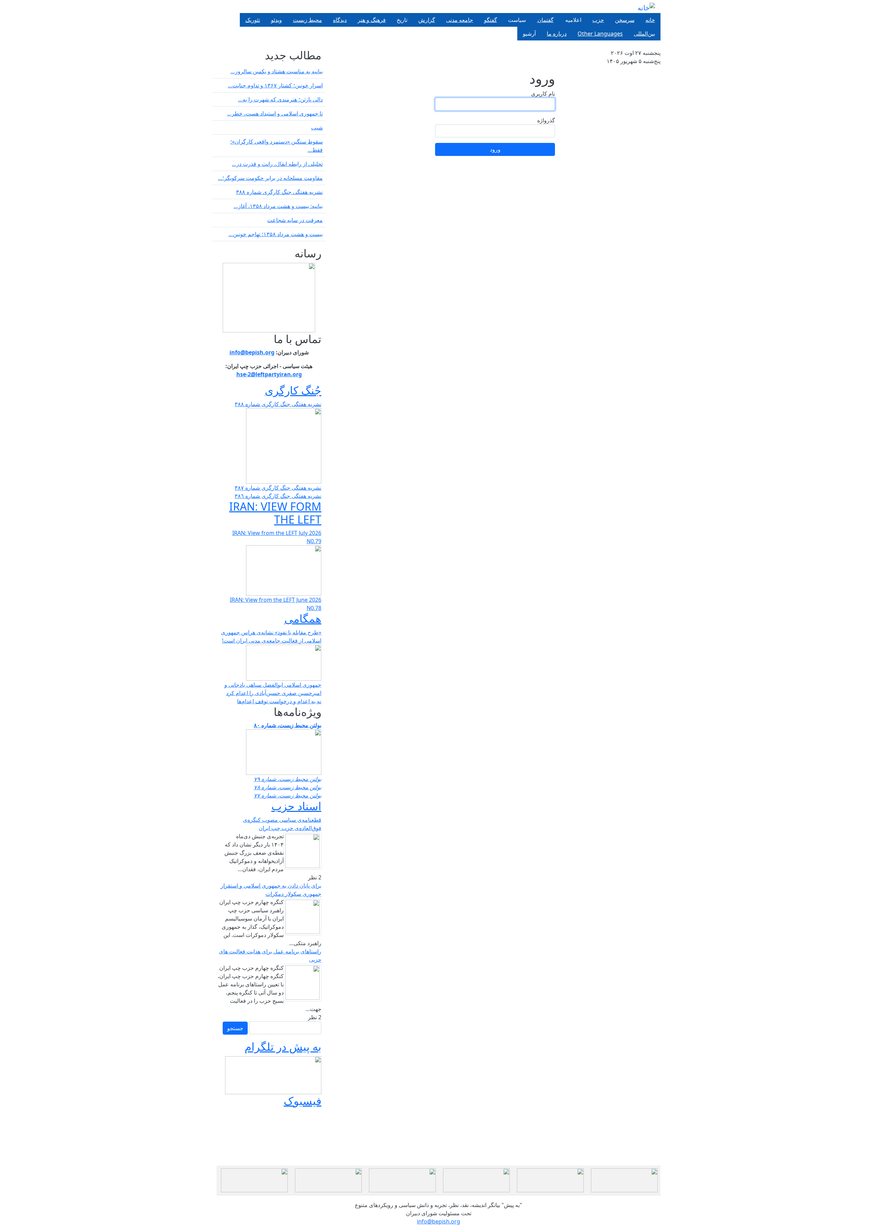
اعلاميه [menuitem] (573, 20)
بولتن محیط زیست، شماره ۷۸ (287, 787)
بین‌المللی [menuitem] (644, 33)
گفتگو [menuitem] (490, 20)
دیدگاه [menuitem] (340, 20)
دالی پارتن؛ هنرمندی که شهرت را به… (280, 99)
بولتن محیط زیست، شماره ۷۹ (287, 779)
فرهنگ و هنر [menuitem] (372, 20)
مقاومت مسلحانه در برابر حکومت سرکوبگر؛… (270, 178)
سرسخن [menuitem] (624, 20)
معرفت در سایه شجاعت (295, 220)
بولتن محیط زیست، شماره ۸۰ (287, 725)
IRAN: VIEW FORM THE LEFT (275, 513)
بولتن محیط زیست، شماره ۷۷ (287, 795)
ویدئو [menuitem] (276, 20)
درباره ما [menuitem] (557, 33)
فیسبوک (302, 1100)
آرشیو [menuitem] (529, 33)
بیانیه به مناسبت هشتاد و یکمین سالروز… (277, 71)
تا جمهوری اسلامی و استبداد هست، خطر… (275, 113)
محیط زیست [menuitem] (307, 20)
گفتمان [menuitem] (545, 20)
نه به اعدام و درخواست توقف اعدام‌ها (279, 701)
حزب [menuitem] (598, 20)
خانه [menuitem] (650, 20)
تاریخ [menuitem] (402, 20)
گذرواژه (546, 120)
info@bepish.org (438, 1221)
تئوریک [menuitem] (252, 20)
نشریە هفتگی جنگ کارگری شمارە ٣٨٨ (279, 192)
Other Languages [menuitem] (600, 33)
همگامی (302, 618)
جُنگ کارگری (293, 390)
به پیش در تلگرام (283, 1046)
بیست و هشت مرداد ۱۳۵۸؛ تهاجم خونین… (275, 234)
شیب (317, 127)
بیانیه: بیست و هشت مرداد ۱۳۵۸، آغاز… (278, 206)
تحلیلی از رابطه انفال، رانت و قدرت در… (277, 164)
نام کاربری (543, 93)
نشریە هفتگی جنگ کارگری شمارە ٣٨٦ (278, 496)
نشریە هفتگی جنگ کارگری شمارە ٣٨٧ (278, 487)
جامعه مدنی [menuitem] (459, 20)
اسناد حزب (296, 806)
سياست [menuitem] (517, 20)
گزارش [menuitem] (426, 20)
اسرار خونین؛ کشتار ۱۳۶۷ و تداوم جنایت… (275, 85)
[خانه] (646, 7)
